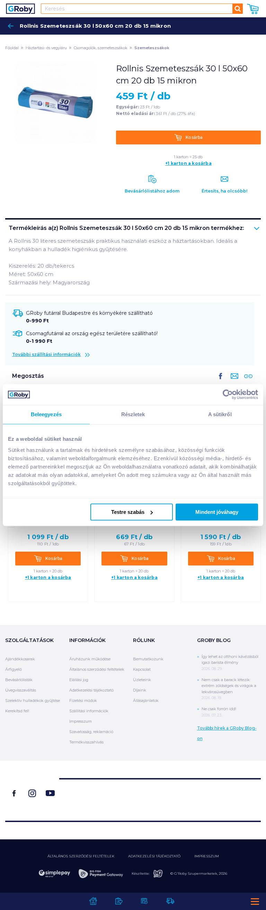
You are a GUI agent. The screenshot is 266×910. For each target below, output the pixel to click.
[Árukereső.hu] (160, 797)
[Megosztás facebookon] (220, 381)
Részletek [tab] (133, 414)
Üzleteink (142, 679)
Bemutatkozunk (148, 659)
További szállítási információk (46, 354)
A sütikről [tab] (220, 414)
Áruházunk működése (89, 659)
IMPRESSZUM (206, 856)
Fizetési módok (83, 700)
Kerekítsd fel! (17, 710)
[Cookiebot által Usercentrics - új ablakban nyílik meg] (227, 394)
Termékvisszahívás (86, 742)
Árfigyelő (13, 669)
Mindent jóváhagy (216, 512)
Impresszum (80, 721)
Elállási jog (78, 679)
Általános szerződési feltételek (96, 669)
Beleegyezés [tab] (46, 414)
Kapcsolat (142, 669)
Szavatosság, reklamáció (91, 731)
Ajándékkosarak (20, 659)
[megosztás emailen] (233, 381)
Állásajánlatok (146, 700)
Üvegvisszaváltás (20, 690)
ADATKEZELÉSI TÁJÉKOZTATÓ (154, 856)
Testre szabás (127, 512)
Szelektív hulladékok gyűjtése (32, 700)
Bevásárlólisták (19, 679)
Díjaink (139, 690)
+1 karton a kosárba (188, 163)
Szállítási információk (88, 710)
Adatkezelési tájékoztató (91, 690)
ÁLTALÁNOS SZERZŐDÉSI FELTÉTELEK (80, 856)
